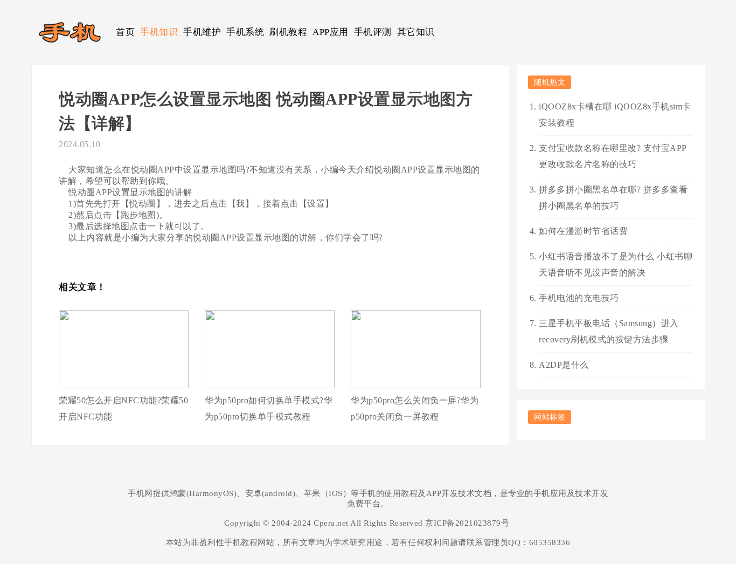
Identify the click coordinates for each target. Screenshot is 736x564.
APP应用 (331, 32)
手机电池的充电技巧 (579, 297)
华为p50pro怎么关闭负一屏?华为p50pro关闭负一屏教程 (414, 408)
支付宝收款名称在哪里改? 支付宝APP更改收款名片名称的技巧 (613, 156)
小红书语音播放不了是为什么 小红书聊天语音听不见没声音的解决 (615, 264)
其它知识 (416, 32)
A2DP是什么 (564, 364)
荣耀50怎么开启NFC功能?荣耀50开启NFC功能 (123, 408)
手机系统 (245, 32)
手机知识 (159, 32)
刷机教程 (288, 32)
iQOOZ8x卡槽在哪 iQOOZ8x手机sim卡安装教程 (615, 114)
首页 (125, 32)
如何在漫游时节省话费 (583, 231)
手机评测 (373, 32)
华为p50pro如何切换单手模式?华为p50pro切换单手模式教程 (268, 408)
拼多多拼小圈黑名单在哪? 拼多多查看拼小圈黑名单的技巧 (613, 197)
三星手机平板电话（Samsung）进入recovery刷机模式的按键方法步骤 (609, 331)
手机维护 (202, 32)
